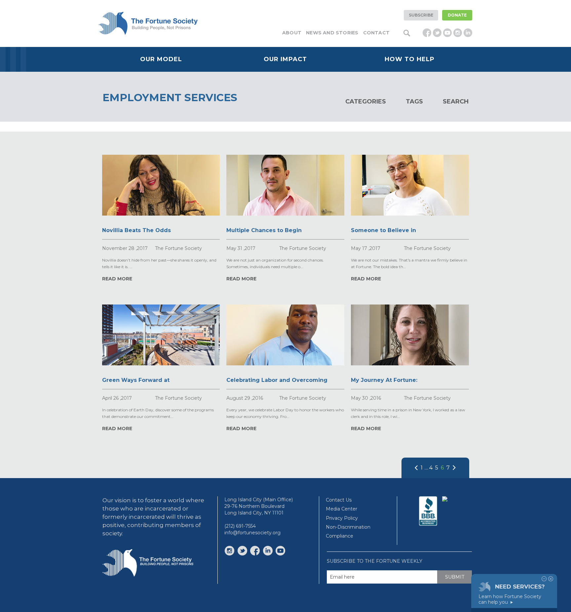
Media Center (341, 509)
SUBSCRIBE (421, 15)
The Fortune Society (178, 248)
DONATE (457, 15)
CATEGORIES (365, 101)
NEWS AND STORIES (332, 33)
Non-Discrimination (348, 527)
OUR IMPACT (285, 59)
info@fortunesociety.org (252, 533)
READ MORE (117, 278)
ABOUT (291, 33)
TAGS (414, 101)
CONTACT (376, 33)
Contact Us (339, 500)
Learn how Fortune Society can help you (509, 599)
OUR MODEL (161, 59)
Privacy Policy (342, 518)
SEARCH (456, 101)
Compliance (339, 536)
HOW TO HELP (410, 59)
